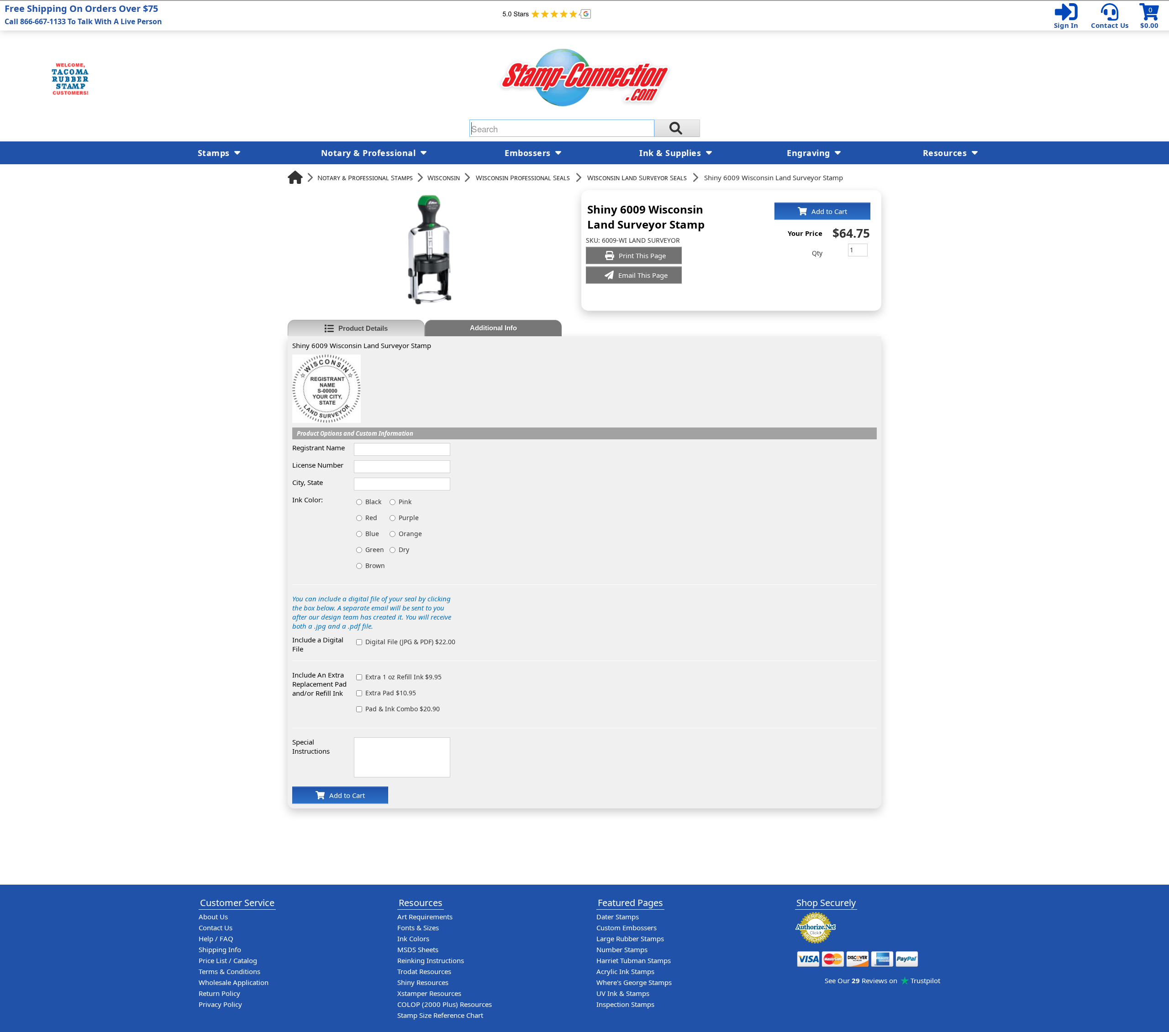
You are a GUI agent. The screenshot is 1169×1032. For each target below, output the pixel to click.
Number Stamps (622, 949)
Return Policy (219, 993)
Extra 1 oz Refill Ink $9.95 (403, 676)
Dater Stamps (617, 916)
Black (373, 501)
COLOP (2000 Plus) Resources (444, 1004)
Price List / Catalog (228, 960)
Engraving (809, 152)
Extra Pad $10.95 (390, 692)
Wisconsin (443, 177)
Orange (410, 533)
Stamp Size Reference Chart (440, 1015)
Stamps (215, 152)
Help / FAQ (216, 938)
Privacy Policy (220, 1004)
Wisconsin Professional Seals (523, 177)
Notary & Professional (369, 152)
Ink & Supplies (671, 152)
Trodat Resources (424, 971)
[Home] (295, 177)
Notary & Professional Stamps (365, 177)
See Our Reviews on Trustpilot (882, 980)
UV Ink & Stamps (622, 993)
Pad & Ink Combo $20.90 (402, 708)
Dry (404, 549)
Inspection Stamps (625, 1004)
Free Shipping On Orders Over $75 (83, 14)
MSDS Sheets (417, 949)
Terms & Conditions (229, 971)
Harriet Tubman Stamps (633, 960)
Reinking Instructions (430, 960)
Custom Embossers (626, 927)
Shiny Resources (422, 982)
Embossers (529, 152)
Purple (409, 517)
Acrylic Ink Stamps (625, 971)
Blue (372, 533)
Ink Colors (413, 938)
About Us (213, 916)
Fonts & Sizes (418, 927)
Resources (946, 152)
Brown (375, 565)
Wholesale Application (234, 982)
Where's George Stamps (634, 982)
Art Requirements (425, 916)
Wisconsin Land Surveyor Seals (637, 177)
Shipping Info (220, 949)
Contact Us (1109, 25)
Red (371, 517)
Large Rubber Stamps (630, 938)
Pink (405, 501)
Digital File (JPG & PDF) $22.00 (410, 641)
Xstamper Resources (429, 993)
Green (374, 549)
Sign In (1066, 25)
